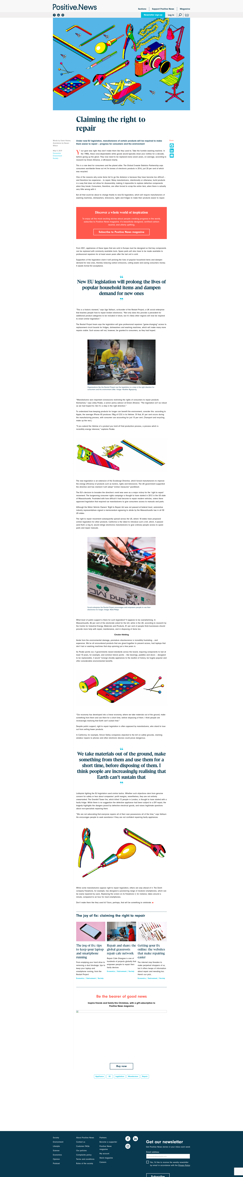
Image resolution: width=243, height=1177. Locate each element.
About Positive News (85, 1137)
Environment (57, 156)
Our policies (81, 1150)
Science (56, 1150)
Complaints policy (84, 1155)
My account (104, 1153)
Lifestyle (56, 1146)
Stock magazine (106, 1158)
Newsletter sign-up (153, 15)
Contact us (80, 1142)
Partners (103, 1137)
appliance (99, 1076)
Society (55, 158)
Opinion (56, 1159)
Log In (171, 15)
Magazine (185, 9)
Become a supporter (108, 1142)
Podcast (56, 1163)
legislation (119, 1076)
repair (145, 1076)
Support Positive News (163, 9)
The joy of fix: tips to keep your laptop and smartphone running (90, 951)
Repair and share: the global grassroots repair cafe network (121, 949)
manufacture (133, 1076)
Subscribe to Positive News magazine (121, 232)
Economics (57, 153)
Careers (102, 1162)
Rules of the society (84, 1163)
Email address (152, 1152)
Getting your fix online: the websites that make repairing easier (151, 951)
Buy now (121, 1066)
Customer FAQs (82, 1146)
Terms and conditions (85, 1159)
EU (110, 1076)
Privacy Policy (184, 1165)
